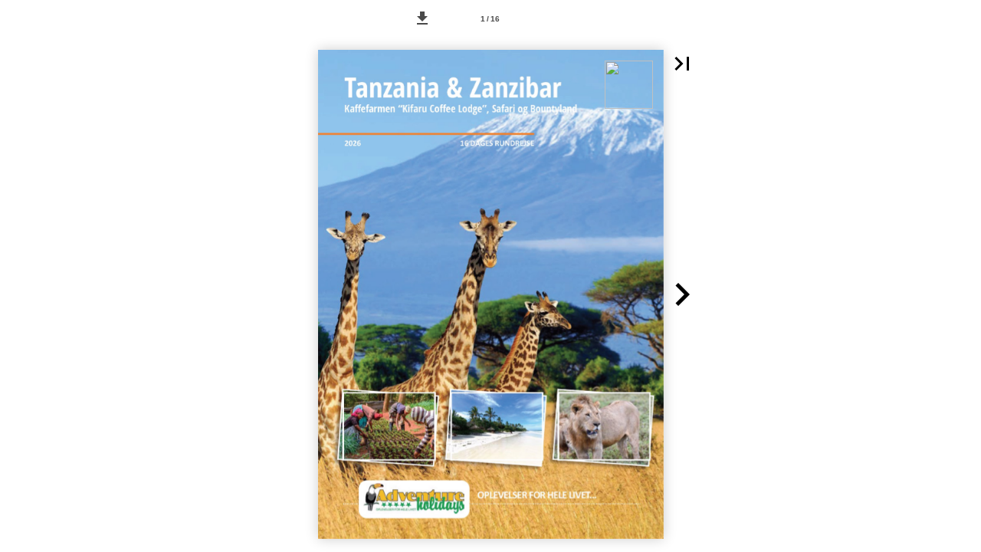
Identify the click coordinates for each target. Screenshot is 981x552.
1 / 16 (490, 19)
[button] (422, 18)
